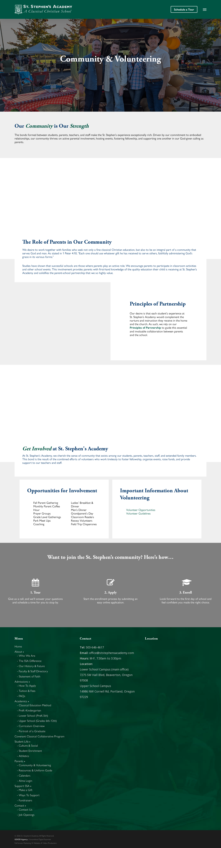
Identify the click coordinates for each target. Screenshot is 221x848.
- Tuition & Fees (26, 691)
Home (18, 646)
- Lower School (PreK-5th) (32, 715)
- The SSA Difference (29, 661)
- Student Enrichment (29, 751)
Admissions (22, 681)
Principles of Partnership (145, 327)
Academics (22, 701)
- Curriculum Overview (31, 726)
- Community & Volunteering (34, 765)
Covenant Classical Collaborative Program (39, 736)
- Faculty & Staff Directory (32, 671)
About (19, 651)
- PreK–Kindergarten (29, 710)
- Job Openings (25, 815)
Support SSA (23, 786)
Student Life (23, 741)
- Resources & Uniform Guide (34, 770)
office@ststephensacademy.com (111, 653)
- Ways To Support (28, 795)
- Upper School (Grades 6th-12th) (37, 721)
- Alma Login (24, 781)
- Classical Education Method (34, 705)
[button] (204, 9)
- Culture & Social (27, 745)
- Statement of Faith (28, 676)
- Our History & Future (31, 666)
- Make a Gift (24, 790)
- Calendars (23, 775)
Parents (20, 761)
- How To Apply (26, 685)
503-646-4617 (95, 647)
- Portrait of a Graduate (31, 731)
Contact (20, 805)
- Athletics (23, 756)
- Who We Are (26, 655)
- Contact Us (24, 809)
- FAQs (21, 696)
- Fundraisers (24, 800)
